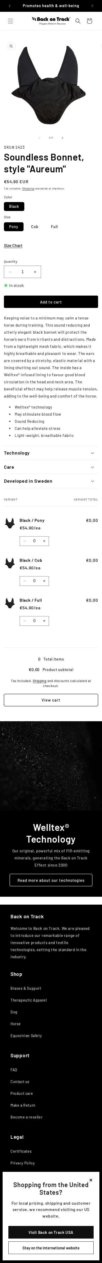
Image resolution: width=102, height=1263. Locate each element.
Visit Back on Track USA (51, 1232)
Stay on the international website (51, 1247)
